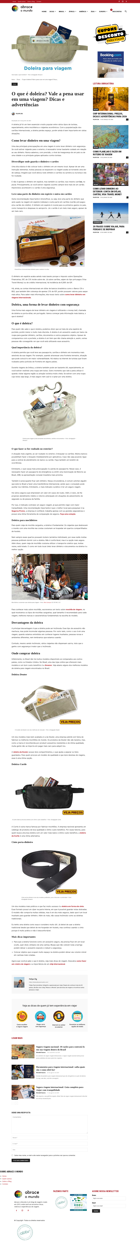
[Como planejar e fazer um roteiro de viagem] (110, 137)
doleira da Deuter (20, 752)
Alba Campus (47, 602)
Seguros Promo (18, 511)
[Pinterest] (57, 113)
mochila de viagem (74, 609)
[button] (125, 11)
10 (127, 157)
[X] (126, 1)
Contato (5, 1184)
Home (4, 1176)
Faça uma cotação (67, 514)
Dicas (18, 79)
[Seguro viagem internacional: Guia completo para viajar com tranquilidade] (23, 1092)
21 (127, 119)
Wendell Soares (41, 1052)
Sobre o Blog (6, 1181)
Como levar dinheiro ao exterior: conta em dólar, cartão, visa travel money (107, 191)
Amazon (48, 665)
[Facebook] (119, 1)
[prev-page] (13, 1103)
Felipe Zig (19, 114)
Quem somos (7, 1179)
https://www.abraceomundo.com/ (38, 982)
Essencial (98, 222)
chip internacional (57, 964)
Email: (94, 1203)
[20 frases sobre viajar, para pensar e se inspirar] (110, 213)
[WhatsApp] (62, 113)
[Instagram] (122, 1)
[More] (67, 113)
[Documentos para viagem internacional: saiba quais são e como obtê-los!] (23, 1071)
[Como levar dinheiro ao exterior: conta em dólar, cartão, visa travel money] (110, 174)
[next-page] (16, 1103)
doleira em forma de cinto (73, 906)
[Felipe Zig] (14, 113)
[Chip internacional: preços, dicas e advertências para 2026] (110, 99)
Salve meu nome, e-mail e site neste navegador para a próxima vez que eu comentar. (44, 1155)
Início (13, 79)
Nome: (94, 1195)
